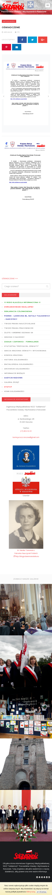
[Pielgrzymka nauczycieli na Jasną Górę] (26, 661)
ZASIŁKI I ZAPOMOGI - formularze (21, 342)
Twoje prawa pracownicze (18, 328)
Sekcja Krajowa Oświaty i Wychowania (25, 351)
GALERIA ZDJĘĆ (11, 382)
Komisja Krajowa (13, 355)
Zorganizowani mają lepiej (18, 307)
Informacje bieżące (14, 373)
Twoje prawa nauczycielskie (19, 324)
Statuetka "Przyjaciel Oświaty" (21, 346)
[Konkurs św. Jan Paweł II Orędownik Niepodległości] (26, 713)
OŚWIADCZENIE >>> (10, 278)
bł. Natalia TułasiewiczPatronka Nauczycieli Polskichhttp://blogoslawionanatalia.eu (26, 553)
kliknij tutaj (31, 892)
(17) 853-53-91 (26, 431)
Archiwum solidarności (17, 369)
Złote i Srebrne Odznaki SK (18, 333)
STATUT (8, 387)
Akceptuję (42, 892)
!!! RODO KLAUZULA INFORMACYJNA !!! (22, 302)
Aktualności (9, 21)
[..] (26, 610)
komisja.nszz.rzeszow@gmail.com (26, 437)
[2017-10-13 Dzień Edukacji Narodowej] (26, 816)
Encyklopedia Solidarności (18, 364)
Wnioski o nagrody (14, 337)
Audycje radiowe (13, 378)
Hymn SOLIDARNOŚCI (14, 391)
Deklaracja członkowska (18, 311)
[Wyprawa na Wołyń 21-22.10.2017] (26, 764)
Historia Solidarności (16, 360)
